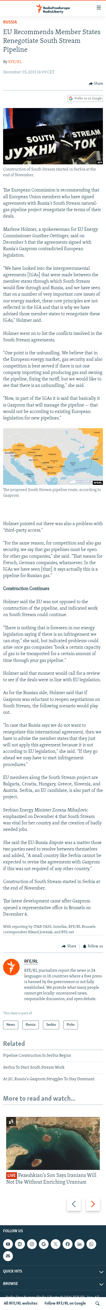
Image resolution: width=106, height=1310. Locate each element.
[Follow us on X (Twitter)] (55, 1244)
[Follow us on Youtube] (8, 1244)
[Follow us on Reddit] (20, 1244)
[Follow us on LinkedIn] (79, 1244)
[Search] (97, 1303)
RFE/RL (15, 62)
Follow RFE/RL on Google (65, 1303)
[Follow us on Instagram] (32, 1244)
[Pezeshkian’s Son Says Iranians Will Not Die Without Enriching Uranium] (53, 1143)
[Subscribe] (8, 1256)
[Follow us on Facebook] (67, 1244)
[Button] (96, 83)
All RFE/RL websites (21, 1303)
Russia (10, 22)
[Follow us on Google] (44, 1244)
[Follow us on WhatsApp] (91, 1244)
